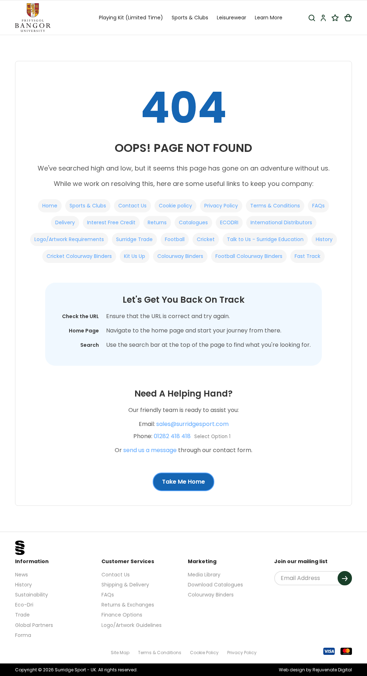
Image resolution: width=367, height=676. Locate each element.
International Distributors (281, 222)
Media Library (204, 574)
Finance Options (121, 614)
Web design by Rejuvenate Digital (315, 670)
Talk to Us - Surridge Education (265, 239)
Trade (22, 614)
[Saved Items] (335, 18)
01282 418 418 (172, 436)
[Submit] (345, 578)
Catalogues (193, 222)
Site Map (120, 652)
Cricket (206, 239)
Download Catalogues (215, 584)
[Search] (311, 18)
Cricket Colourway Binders (79, 256)
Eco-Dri (24, 604)
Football (175, 239)
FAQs (318, 205)
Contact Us (132, 205)
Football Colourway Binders (248, 256)
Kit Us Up (134, 256)
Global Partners (34, 625)
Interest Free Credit (111, 222)
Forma (23, 635)
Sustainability (31, 594)
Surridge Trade (134, 239)
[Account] (323, 18)
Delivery (65, 222)
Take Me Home (183, 482)
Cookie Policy (204, 652)
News (21, 574)
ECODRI (229, 222)
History (324, 239)
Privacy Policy (221, 205)
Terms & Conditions (275, 205)
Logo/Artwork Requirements (69, 239)
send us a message (150, 450)
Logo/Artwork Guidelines (131, 625)
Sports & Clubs (88, 205)
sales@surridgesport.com (192, 424)
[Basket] (348, 18)
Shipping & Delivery (125, 584)
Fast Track (307, 256)
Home (49, 205)
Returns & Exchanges (127, 604)
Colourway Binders (180, 256)
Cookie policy (175, 205)
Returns (157, 222)
